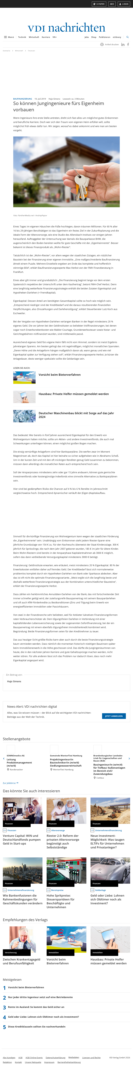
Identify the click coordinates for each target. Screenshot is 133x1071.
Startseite (6, 51)
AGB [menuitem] (20, 1057)
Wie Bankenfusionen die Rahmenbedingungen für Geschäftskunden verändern (22, 899)
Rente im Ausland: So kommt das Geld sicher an (36, 1007)
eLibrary (117, 37)
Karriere (46, 37)
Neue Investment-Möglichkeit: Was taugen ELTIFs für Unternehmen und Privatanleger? (107, 841)
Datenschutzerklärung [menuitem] (55, 1057)
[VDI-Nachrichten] (66, 27)
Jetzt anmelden (114, 716)
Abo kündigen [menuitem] (9, 1057)
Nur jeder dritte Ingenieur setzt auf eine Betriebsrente (40, 997)
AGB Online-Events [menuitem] (34, 1057)
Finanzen (31, 51)
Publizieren (104, 37)
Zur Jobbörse (9, 783)
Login (125, 4)
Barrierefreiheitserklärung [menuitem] (69, 1062)
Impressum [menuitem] (49, 1062)
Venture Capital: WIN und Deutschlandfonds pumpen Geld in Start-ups (22, 839)
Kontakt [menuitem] (18, 1062)
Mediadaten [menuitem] (73, 1057)
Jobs (87, 37)
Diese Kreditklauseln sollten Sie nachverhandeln (36, 1026)
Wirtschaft (34, 37)
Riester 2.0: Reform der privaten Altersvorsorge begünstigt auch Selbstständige (63, 841)
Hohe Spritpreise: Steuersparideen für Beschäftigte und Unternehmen (60, 901)
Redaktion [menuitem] (7, 1062)
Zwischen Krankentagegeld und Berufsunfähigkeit (21, 961)
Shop (93, 37)
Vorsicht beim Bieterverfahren (60, 374)
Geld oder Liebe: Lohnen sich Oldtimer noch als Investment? (107, 899)
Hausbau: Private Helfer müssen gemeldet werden (74, 394)
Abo (112, 4)
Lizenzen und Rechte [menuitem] (91, 1057)
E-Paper (101, 4)
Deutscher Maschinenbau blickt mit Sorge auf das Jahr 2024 (76, 415)
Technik (22, 37)
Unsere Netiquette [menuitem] (33, 1062)
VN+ (55, 37)
